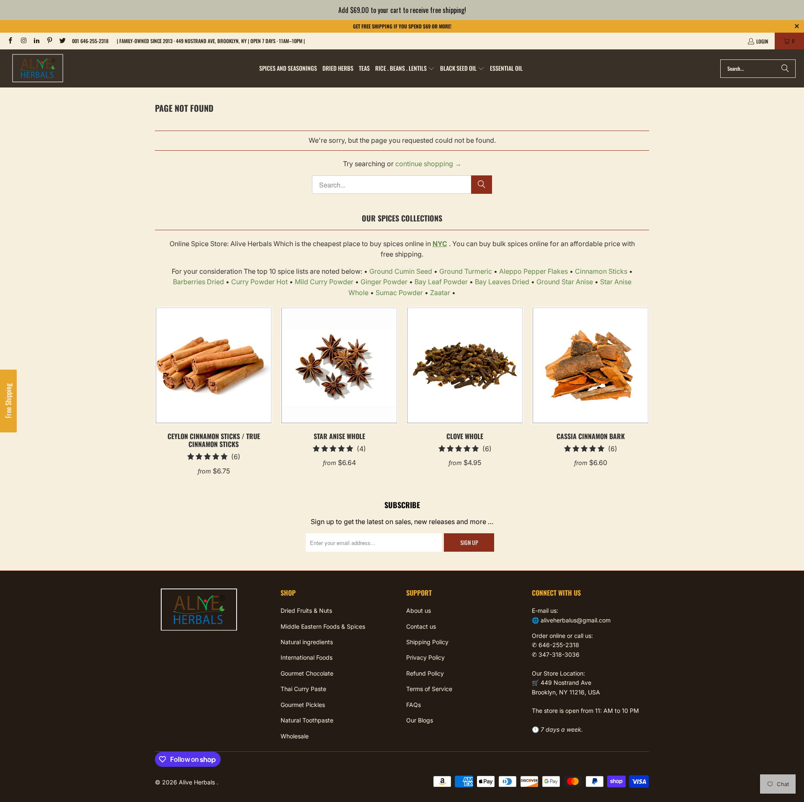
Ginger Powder (384, 282)
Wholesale (295, 736)
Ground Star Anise (564, 282)
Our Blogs (419, 720)
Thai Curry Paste (303, 688)
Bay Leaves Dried (502, 282)
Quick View (214, 383)
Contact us (421, 626)
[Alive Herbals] (37, 68)
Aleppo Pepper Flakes (533, 271)
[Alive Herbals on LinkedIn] (36, 40)
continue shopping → (428, 163)
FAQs (413, 704)
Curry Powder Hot (259, 282)
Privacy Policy (425, 657)
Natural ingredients (307, 641)
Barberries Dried (198, 282)
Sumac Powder (399, 292)
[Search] (785, 68)
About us (418, 610)
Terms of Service (429, 688)
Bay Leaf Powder (441, 282)
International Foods (306, 657)
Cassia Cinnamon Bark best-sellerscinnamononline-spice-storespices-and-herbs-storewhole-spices (590, 365)
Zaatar (440, 292)
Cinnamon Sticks (601, 271)
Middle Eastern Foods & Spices (323, 626)
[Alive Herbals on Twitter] (62, 40)
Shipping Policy (427, 641)
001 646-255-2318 (90, 40)
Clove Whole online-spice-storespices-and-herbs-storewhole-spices (464, 365)
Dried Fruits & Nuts (306, 610)
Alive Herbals (197, 782)
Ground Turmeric (465, 271)
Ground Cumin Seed (400, 271)
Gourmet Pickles (303, 704)
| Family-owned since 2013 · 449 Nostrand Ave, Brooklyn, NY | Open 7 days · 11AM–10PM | (211, 40)
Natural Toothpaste (307, 720)
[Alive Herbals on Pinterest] (49, 40)
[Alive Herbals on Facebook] (9, 40)
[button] (405, 69)
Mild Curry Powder (324, 282)
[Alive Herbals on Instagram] (22, 40)
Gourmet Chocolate (307, 673)
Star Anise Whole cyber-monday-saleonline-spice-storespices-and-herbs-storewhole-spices (339, 365)
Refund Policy (425, 673)
